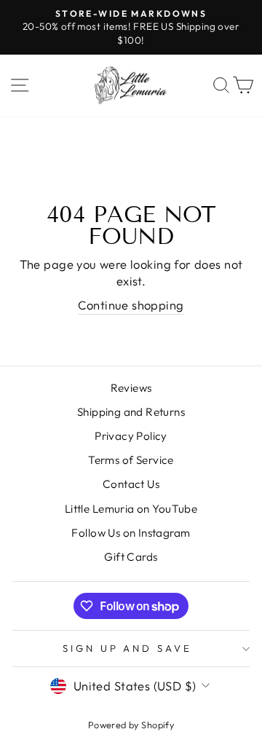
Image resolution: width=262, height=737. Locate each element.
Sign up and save (128, 648)
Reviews (131, 388)
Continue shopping (130, 304)
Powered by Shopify (131, 724)
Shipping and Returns (131, 412)
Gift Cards (130, 557)
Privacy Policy (131, 436)
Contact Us (131, 484)
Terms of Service (131, 460)
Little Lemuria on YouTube (131, 509)
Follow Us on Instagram (130, 533)
